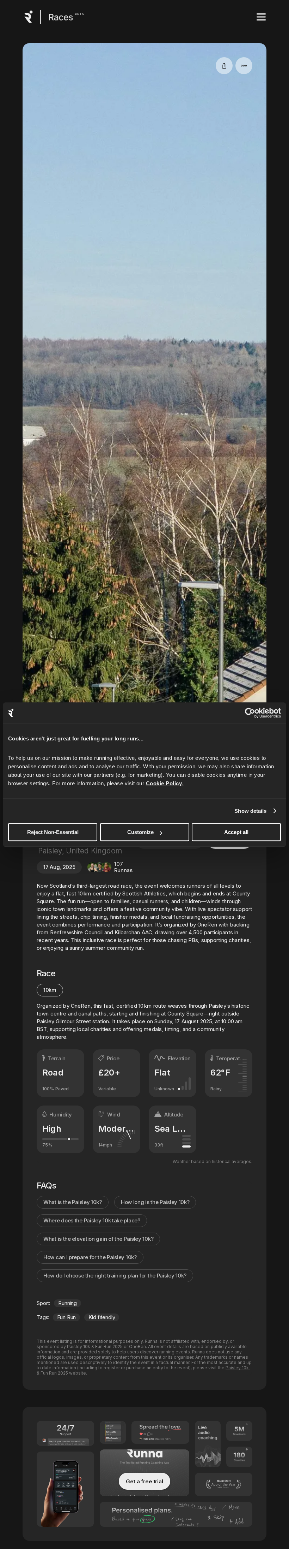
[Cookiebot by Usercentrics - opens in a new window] (250, 713)
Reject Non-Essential (53, 832)
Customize (140, 832)
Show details (250, 811)
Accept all (236, 832)
